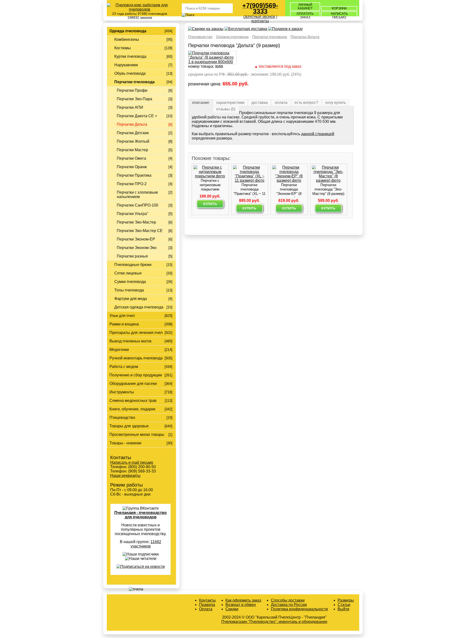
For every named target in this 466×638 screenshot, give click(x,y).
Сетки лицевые (128, 273)
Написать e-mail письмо (131, 462)
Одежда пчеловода (127, 31)
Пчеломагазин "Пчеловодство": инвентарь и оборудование (274, 622)
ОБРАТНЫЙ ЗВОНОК (259, 17)
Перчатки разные (132, 256)
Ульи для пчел (122, 316)
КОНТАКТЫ (260, 21)
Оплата (205, 609)
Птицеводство (122, 417)
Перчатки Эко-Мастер (136, 222)
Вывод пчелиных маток (130, 341)
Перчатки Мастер (132, 150)
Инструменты (121, 392)
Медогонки (119, 350)
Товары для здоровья (129, 426)
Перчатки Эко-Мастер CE (140, 231)
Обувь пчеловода (130, 73)
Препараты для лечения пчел (136, 333)
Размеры (346, 600)
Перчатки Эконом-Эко (137, 248)
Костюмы (122, 48)
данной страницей (317, 134)
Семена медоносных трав (133, 400)
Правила (207, 605)
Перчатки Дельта (132, 124)
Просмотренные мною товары (136, 434)
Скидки (231, 609)
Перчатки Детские (133, 133)
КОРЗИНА (339, 8)
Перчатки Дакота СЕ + (137, 116)
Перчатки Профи (132, 90)
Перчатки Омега (131, 158)
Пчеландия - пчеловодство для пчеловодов (140, 515)
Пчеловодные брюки (132, 265)
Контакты (207, 600)
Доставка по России (289, 605)
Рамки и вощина (124, 324)
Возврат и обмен (240, 605)
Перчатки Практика (134, 175)
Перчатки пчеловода (134, 82)
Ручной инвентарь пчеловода (136, 358)
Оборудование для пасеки (133, 383)
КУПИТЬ (210, 204)
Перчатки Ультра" (132, 214)
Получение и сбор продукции (135, 375)
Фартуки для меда (130, 299)
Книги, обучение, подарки (132, 409)
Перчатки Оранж (132, 167)
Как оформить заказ (243, 600)
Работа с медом (123, 367)
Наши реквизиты (125, 475)
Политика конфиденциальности (299, 609)
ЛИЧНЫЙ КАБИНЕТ (305, 6)
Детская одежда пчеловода (138, 307)
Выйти (343, 609)
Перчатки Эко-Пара (134, 99)
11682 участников (146, 544)
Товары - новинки (125, 443)
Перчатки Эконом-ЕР (136, 239)
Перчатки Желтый (133, 141)
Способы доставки (288, 600)
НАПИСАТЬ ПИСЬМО (339, 15)
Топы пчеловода (129, 290)
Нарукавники (126, 65)
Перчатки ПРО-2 (132, 184)
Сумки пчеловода (130, 282)
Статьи (344, 605)
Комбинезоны (126, 39)
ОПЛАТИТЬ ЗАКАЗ (305, 15)
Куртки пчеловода (130, 56)
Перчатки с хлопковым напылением (137, 194)
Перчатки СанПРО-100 (137, 205)
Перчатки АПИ (130, 107)
